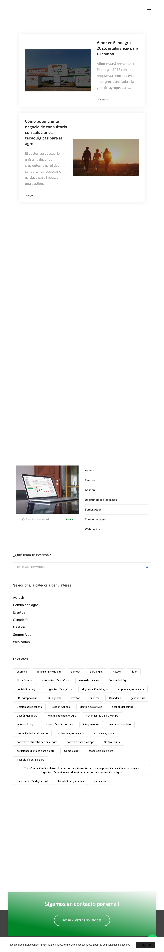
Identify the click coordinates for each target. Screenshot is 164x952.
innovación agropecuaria (59, 724)
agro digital (96, 671)
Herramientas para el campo (102, 715)
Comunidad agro (95, 519)
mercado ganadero (120, 724)
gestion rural (138, 698)
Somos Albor (93, 509)
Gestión (90, 490)
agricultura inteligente (49, 671)
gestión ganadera (27, 715)
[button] (82, 920)
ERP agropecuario (27, 698)
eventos (75, 698)
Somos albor (71, 750)
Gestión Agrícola (61, 706)
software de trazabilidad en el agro (37, 742)
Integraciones (91, 724)
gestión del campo (123, 706)
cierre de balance (89, 680)
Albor (134, 671)
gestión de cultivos (91, 706)
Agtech (104, 99)
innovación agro (26, 724)
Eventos (90, 480)
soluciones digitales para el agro (36, 750)
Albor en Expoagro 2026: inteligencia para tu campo (117, 48)
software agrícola (104, 733)
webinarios (100, 781)
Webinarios (92, 529)
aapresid (22, 671)
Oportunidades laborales (101, 499)
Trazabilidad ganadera (71, 781)
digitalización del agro (95, 689)
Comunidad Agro (118, 680)
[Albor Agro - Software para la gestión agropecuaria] (24, 8)
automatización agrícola (56, 680)
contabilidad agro (27, 689)
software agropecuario (70, 733)
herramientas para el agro (61, 715)
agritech (75, 671)
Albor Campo (24, 680)
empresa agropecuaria (131, 689)
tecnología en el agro (101, 750)
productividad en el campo (32, 733)
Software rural (112, 742)
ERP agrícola (54, 698)
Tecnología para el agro (30, 759)
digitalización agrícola (60, 689)
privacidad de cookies (118, 944)
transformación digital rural (32, 781)
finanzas (95, 698)
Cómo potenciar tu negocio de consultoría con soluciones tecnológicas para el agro (46, 132)
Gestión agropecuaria (29, 706)
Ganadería (20, 620)
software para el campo (80, 742)
